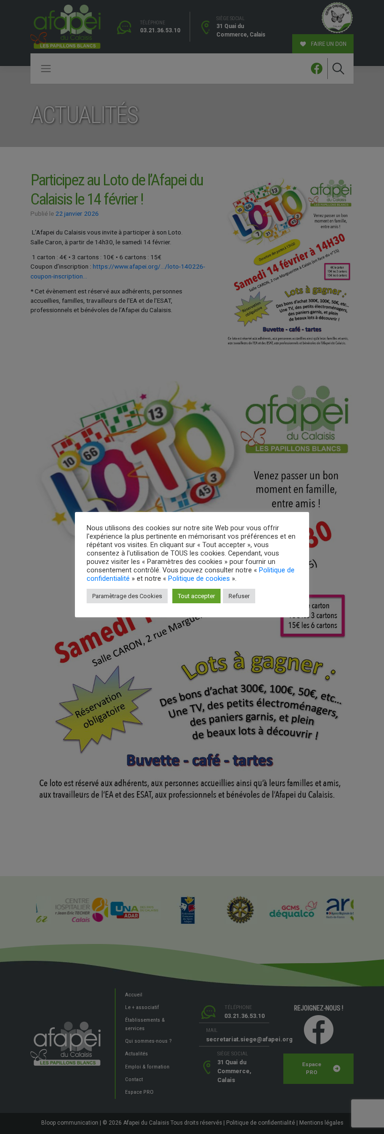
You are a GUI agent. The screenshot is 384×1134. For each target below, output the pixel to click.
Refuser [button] (239, 596)
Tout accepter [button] (196, 596)
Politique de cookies (199, 578)
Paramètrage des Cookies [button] (127, 596)
